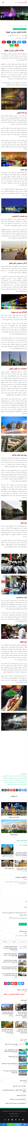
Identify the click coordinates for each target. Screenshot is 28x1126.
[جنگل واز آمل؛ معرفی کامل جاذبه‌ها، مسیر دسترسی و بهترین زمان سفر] (22, 969)
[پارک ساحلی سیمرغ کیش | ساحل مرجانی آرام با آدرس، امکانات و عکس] (22, 974)
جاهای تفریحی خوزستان (18, 778)
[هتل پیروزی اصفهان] (7, 863)
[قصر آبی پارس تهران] (23, 1059)
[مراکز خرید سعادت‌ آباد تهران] (23, 1045)
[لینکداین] (14, 42)
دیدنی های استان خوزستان (9, 780)
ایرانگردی (21, 26)
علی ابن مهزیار (19, 317)
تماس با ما (16, 1116)
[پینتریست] (4, 42)
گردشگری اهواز (11, 784)
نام (26, 901)
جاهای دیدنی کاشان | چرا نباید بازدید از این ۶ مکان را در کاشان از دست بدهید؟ (21, 854)
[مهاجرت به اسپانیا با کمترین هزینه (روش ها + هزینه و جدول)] (22, 962)
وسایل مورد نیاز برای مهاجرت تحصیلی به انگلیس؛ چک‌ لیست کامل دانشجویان (10, 948)
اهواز (10, 26)
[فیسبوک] (24, 42)
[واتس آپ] (11, 45)
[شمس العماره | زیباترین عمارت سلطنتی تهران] (21, 863)
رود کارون (6, 782)
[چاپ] (3, 790)
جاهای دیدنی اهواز (8, 778)
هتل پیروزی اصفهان (9, 868)
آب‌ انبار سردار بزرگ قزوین (7, 856)
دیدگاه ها (5, 942)
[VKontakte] (8, 790)
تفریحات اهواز (23, 776)
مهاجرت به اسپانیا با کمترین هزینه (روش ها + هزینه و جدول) (21, 1031)
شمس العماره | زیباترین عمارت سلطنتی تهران (21, 869)
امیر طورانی (23, 35)
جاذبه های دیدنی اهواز (14, 776)
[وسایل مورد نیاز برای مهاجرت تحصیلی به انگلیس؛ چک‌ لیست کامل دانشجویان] (22, 948)
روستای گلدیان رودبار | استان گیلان (9, 1063)
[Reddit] (16, 45)
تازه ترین (23, 942)
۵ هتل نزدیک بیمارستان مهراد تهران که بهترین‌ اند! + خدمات (7, 1013)
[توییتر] (19, 42)
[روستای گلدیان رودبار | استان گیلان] (23, 1066)
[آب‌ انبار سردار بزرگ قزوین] (7, 849)
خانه (25, 26)
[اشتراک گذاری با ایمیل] (5, 790)
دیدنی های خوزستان (14, 782)
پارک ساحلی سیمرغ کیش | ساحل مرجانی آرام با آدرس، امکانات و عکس (9, 975)
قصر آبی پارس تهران (13, 1056)
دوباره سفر (12, 83)
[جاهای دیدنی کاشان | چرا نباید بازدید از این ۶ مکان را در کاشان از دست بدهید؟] (21, 847)
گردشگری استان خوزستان (21, 784)
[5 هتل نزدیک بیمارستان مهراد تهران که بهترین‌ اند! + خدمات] (22, 956)
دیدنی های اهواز (23, 782)
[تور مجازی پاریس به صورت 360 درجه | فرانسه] (23, 1073)
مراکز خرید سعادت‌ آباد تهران (11, 1044)
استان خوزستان (15, 26)
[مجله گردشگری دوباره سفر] (21, 2)
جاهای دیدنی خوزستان (21, 780)
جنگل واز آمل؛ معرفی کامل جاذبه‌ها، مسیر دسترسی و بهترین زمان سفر (7, 1031)
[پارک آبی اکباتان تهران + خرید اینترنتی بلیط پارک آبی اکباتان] (23, 1052)
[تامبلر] (9, 42)
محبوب (14, 942)
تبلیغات (11, 1116)
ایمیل (25, 907)
